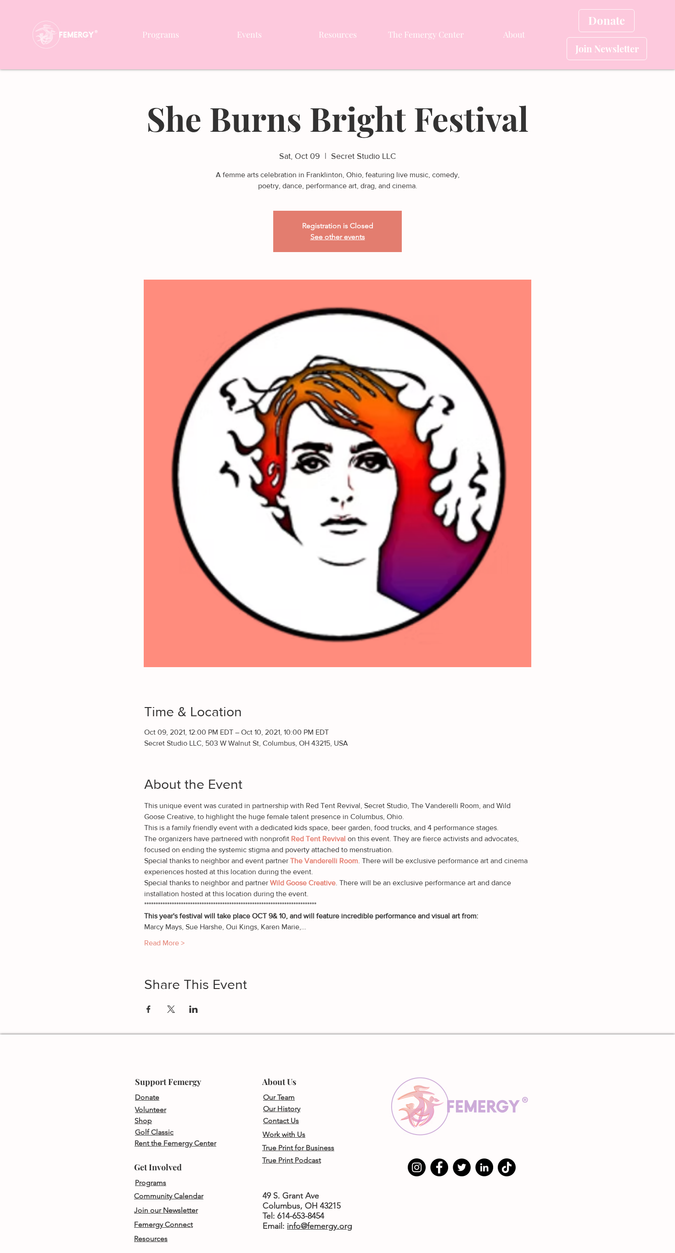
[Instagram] (417, 1167)
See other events (337, 236)
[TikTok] (507, 1167)
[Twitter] (462, 1167)
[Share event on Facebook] (148, 1009)
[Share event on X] (171, 1009)
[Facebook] (439, 1167)
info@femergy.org (319, 1226)
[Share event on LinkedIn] (193, 1009)
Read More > (164, 943)
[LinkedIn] (484, 1167)
